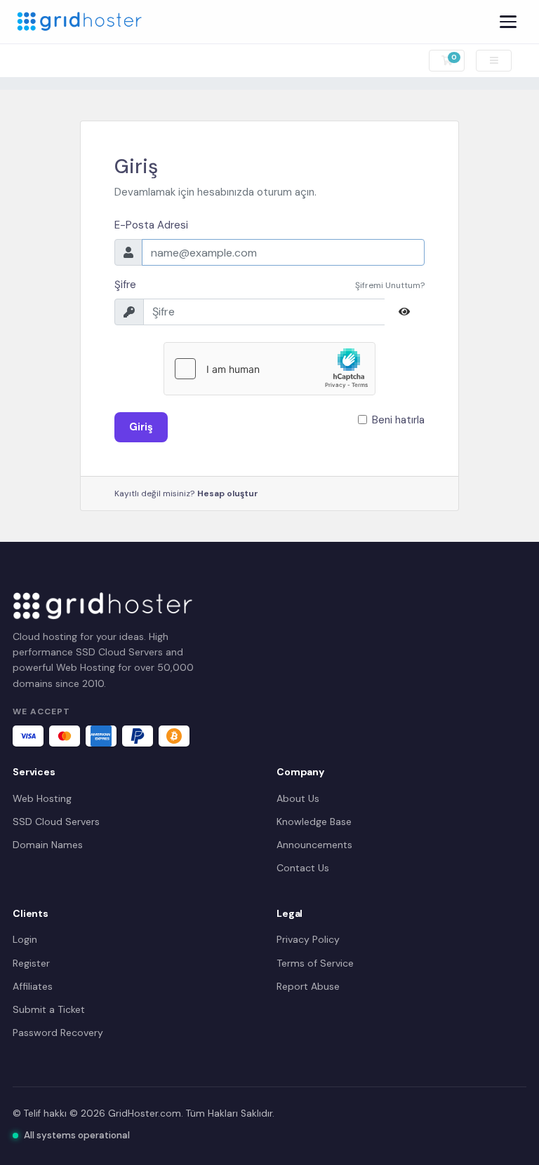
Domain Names (48, 844)
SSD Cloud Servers (56, 821)
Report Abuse (308, 986)
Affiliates (33, 986)
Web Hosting (42, 798)
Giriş (141, 427)
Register (31, 963)
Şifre (125, 285)
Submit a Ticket (49, 1009)
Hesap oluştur (227, 493)
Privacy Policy (308, 939)
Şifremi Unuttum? (390, 285)
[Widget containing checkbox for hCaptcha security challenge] (269, 368)
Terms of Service (315, 963)
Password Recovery (58, 1032)
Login (25, 939)
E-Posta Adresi (151, 225)
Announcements (314, 844)
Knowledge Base (314, 821)
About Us (298, 798)
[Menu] (508, 22)
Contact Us (303, 867)
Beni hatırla (398, 420)
